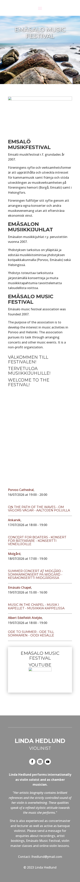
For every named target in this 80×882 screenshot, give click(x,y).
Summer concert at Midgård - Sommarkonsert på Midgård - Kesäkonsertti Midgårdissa (35, 574)
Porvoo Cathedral (21, 490)
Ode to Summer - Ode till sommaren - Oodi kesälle (31, 633)
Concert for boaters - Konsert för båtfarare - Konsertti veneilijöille (37, 540)
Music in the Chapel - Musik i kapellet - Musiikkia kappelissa (36, 606)
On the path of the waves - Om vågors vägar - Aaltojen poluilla (39, 508)
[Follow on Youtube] (48, 762)
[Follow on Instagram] (40, 762)
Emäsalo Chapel (19, 587)
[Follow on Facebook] (32, 762)
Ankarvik (14, 520)
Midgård (14, 554)
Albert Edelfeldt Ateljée (25, 618)
